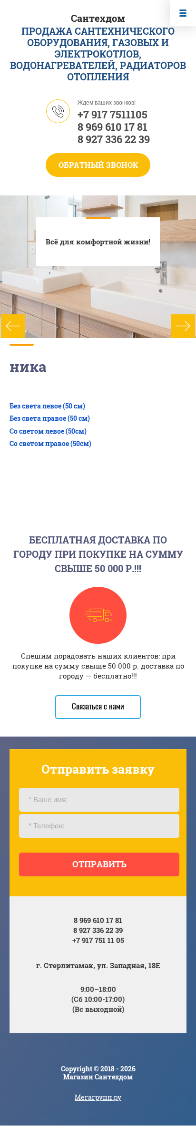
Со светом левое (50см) (48, 431)
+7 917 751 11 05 (98, 940)
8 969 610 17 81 (112, 127)
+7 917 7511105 (112, 114)
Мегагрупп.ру (98, 1097)
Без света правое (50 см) (50, 418)
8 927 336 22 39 (114, 139)
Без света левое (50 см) (47, 405)
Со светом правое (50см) (50, 443)
